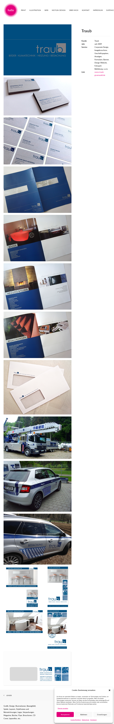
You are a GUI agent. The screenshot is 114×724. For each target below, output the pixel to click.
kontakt (86, 10)
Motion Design (59, 10)
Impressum (93, 720)
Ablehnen (83, 714)
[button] (109, 690)
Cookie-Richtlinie (76, 720)
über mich (73, 10)
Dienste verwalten (63, 708)
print (23, 10)
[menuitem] (23, 10)
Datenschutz (85, 720)
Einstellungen (102, 714)
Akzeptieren (65, 714)
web (46, 10)
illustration (35, 10)
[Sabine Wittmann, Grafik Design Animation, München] (11, 10)
